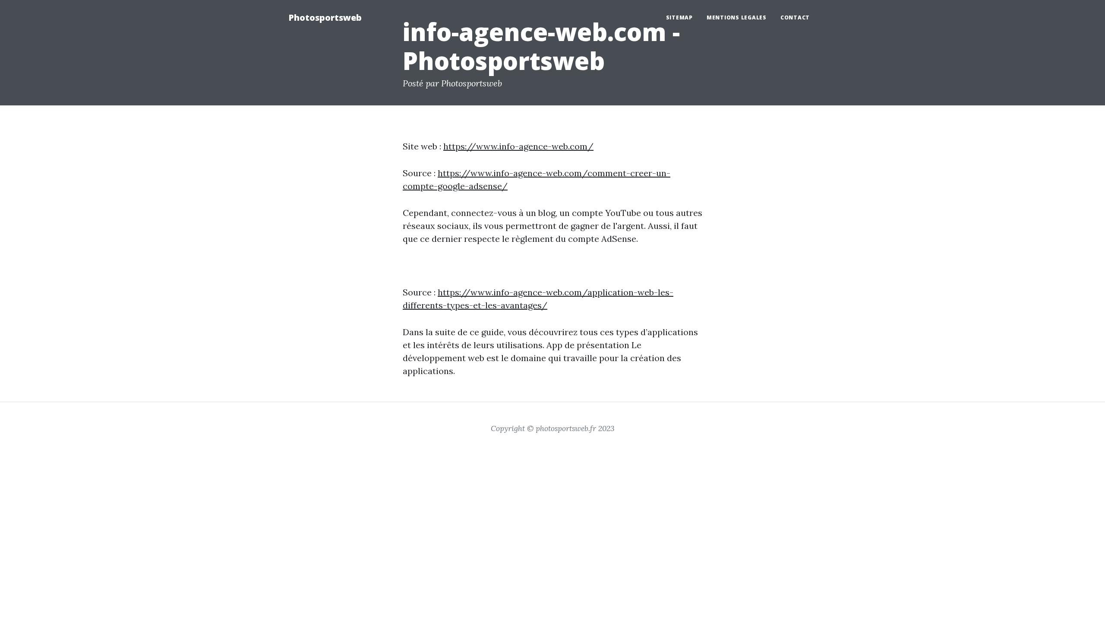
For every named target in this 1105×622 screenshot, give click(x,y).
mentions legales (737, 17)
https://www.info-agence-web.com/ (518, 146)
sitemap (679, 17)
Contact (795, 17)
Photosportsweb (325, 17)
